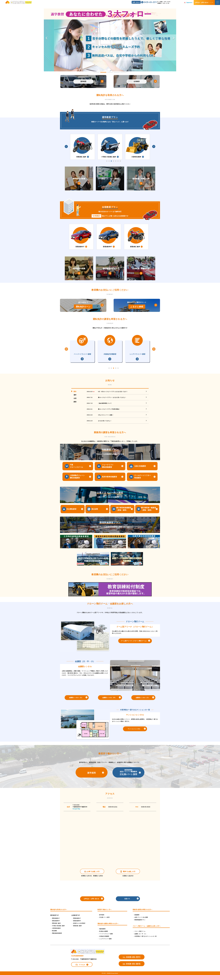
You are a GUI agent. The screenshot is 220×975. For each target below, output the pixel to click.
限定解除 (54, 930)
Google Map (76, 808)
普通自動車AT (56, 918)
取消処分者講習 (103, 931)
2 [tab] (109, 161)
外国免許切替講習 (104, 936)
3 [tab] (111, 161)
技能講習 (136, 914)
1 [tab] (107, 161)
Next (173, 37)
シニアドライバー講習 (105, 938)
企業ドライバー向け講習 (141, 917)
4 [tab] (114, 161)
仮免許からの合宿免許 (79, 923)
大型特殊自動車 (56, 928)
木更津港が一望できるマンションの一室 (145, 936)
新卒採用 (101, 914)
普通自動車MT (56, 920)
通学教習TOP (54, 915)
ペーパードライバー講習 (106, 933)
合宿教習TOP (75, 915)
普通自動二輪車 (56, 923)
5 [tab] (116, 161)
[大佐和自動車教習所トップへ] (16, 3)
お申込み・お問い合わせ (201, 2)
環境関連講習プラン (139, 919)
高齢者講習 (102, 928)
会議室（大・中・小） (140, 933)
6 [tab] (118, 161)
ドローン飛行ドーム (139, 931)
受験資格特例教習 (57, 933)
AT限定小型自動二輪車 (58, 925)
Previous (45, 37)
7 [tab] (120, 161)
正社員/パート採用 (104, 917)
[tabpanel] (110, 40)
